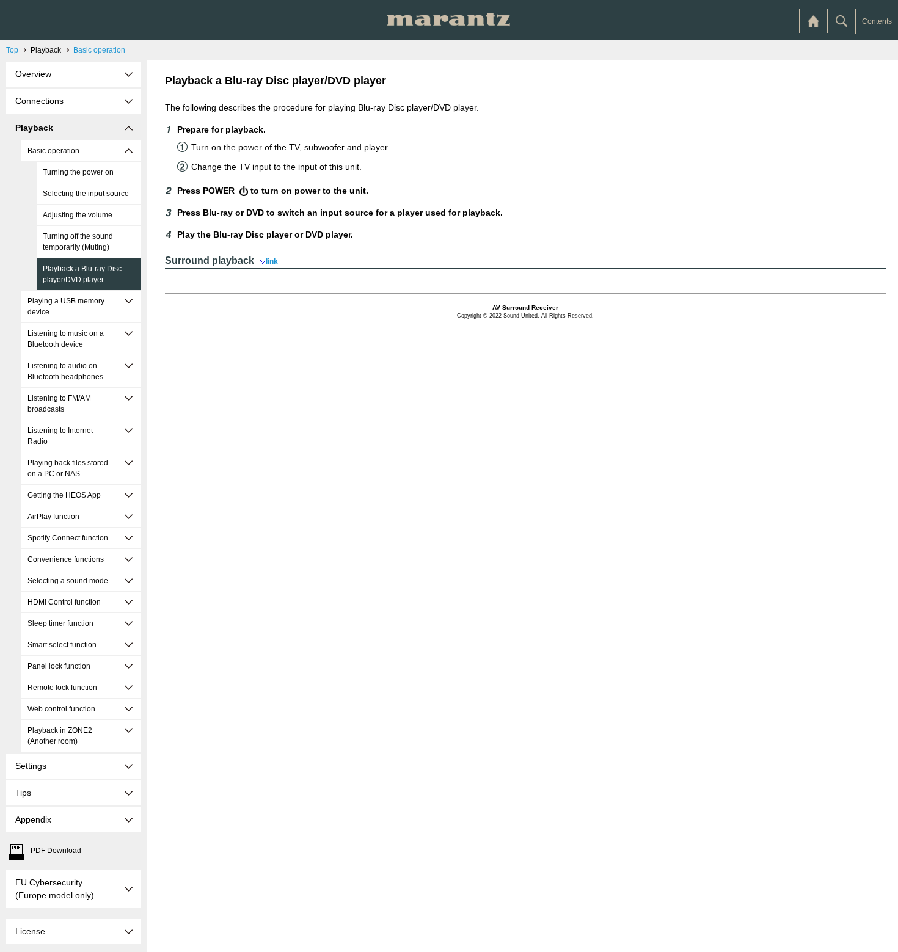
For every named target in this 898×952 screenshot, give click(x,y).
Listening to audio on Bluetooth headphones (65, 371)
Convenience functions (65, 559)
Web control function (61, 709)
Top (12, 50)
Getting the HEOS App (64, 495)
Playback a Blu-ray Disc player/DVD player (82, 274)
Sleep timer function (60, 623)
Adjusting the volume (77, 215)
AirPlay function (53, 516)
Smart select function (62, 645)
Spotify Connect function (67, 538)
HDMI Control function (64, 602)
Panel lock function (58, 666)
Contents (877, 21)
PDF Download (56, 850)
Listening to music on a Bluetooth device (65, 339)
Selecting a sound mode (67, 580)
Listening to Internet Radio (60, 436)
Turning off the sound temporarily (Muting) (78, 242)
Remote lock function (62, 687)
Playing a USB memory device (65, 306)
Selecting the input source (86, 193)
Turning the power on (78, 172)
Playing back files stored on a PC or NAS (67, 468)
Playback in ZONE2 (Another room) (59, 736)
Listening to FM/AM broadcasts (59, 403)
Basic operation (99, 50)
